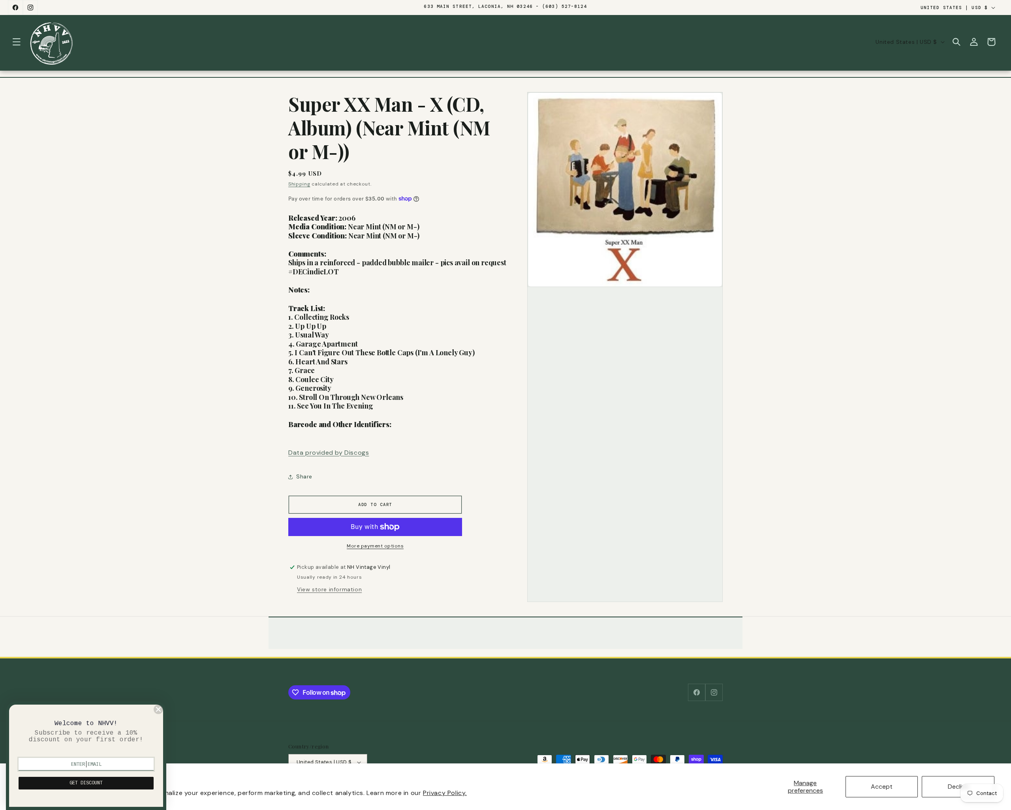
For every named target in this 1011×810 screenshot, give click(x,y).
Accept (882, 786)
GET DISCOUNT (86, 783)
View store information (329, 589)
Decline (958, 786)
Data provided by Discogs (328, 452)
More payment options (375, 546)
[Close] (158, 709)
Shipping (299, 184)
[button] (16, 42)
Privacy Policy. (445, 793)
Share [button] (304, 476)
